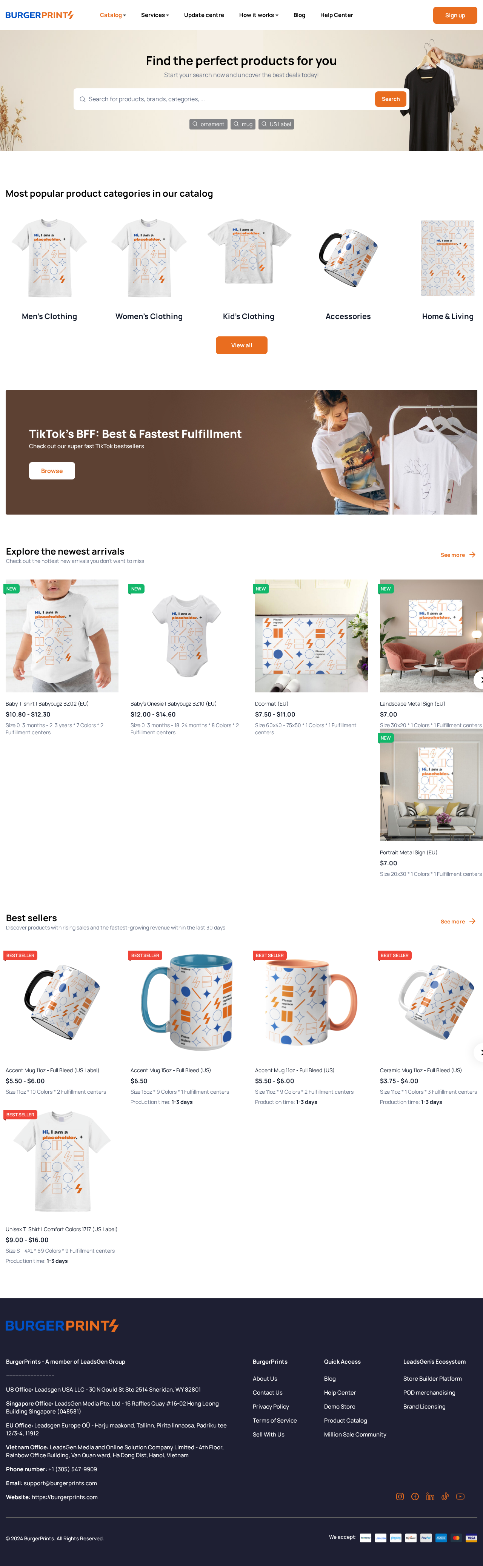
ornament (213, 124)
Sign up (455, 15)
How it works (256, 15)
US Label (280, 124)
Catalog (111, 15)
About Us (265, 1379)
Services (153, 15)
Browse (52, 471)
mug (247, 124)
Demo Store (339, 1406)
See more (453, 554)
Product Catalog (345, 1420)
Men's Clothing (49, 316)
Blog (299, 15)
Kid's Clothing (248, 316)
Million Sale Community (355, 1434)
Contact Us (268, 1392)
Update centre (204, 15)
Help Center (336, 15)
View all (241, 345)
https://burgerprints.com (65, 1497)
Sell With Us (269, 1434)
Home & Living (448, 316)
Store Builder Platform (432, 1379)
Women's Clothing (149, 316)
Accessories (348, 316)
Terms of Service (275, 1420)
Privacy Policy (271, 1406)
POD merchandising (429, 1392)
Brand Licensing (424, 1406)
